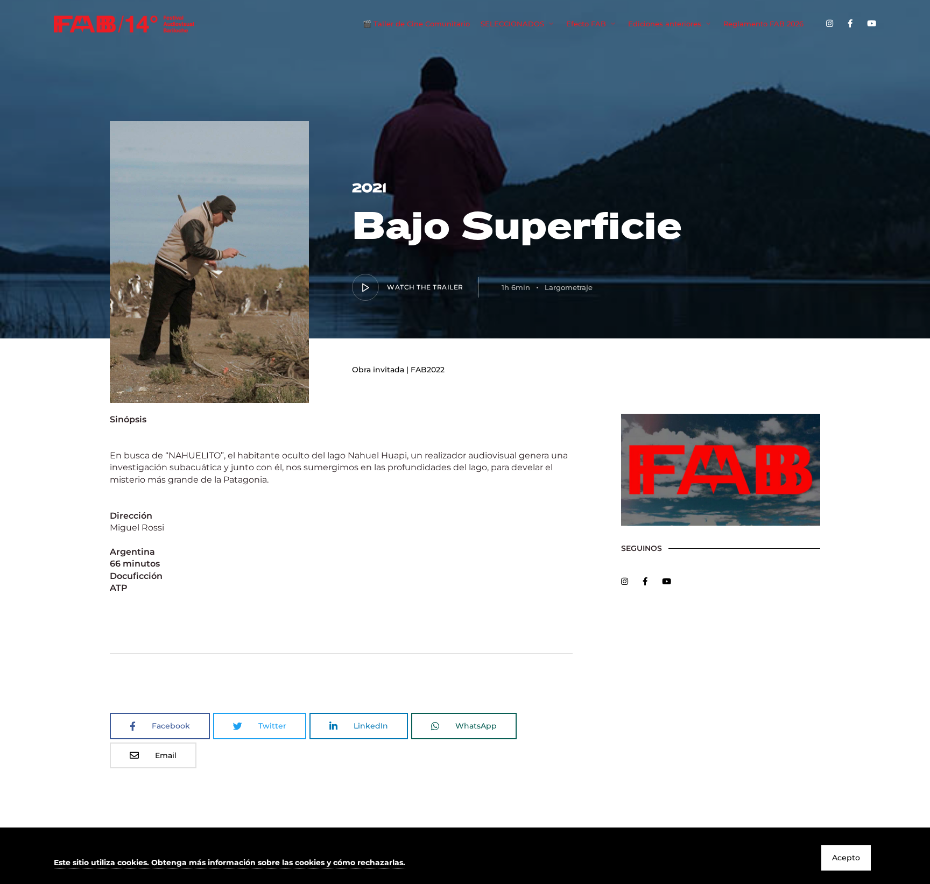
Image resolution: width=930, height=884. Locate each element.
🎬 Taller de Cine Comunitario (416, 23)
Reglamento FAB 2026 (763, 23)
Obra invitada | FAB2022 (398, 369)
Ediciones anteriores (664, 23)
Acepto (846, 857)
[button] (229, 863)
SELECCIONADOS (512, 23)
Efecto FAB (586, 23)
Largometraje (569, 287)
